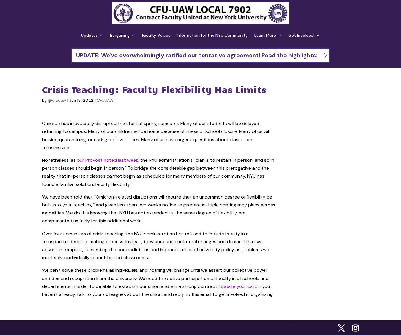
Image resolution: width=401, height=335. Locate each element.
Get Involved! (301, 35)
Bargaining (120, 35)
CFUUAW (105, 100)
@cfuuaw (57, 100)
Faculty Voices (156, 35)
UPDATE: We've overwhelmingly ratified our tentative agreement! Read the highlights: (197, 55)
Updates (89, 35)
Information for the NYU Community (212, 35)
